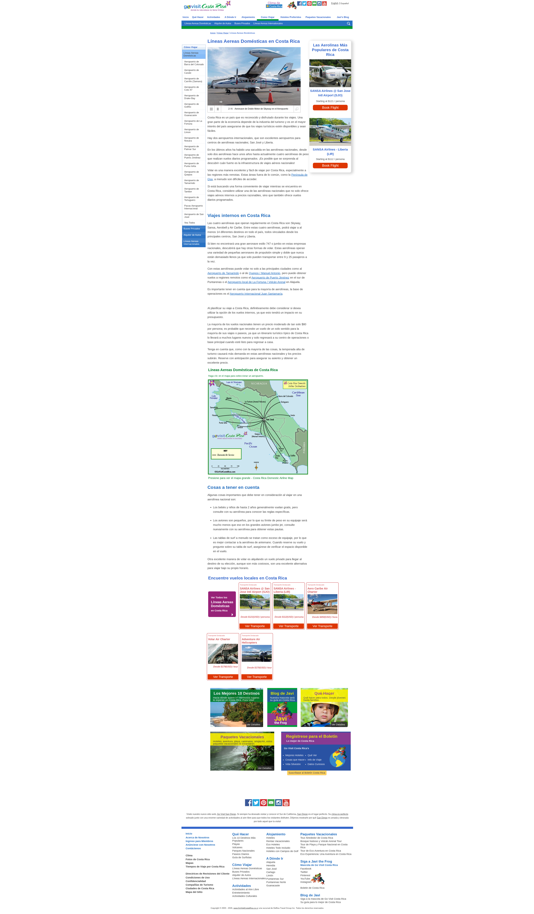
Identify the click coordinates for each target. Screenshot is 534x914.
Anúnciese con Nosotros (200, 844)
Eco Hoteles (273, 844)
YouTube (305, 878)
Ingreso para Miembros (199, 841)
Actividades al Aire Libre (245, 889)
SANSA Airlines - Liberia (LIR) (285, 590)
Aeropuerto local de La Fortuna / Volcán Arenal (256, 282)
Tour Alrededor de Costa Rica (316, 837)
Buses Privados (242, 23)
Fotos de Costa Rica (198, 859)
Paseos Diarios (240, 854)
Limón (269, 875)
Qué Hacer (198, 17)
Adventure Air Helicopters (251, 641)
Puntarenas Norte (276, 882)
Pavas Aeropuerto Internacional (193, 207)
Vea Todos (189, 222)
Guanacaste (273, 885)
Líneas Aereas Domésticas (198, 23)
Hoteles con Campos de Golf (282, 851)
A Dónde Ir (230, 17)
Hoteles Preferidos (290, 17)
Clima (189, 855)
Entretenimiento (241, 892)
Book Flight (330, 107)
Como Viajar (268, 17)
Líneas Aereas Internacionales (191, 242)
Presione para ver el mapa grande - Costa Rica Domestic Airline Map (250, 478)
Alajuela (270, 862)
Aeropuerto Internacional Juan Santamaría (256, 293)
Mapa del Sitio (194, 892)
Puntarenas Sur (275, 878)
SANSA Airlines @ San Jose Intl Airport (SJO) (255, 590)
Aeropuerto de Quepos (191, 173)
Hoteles (270, 837)
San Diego (302, 814)
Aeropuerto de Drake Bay (191, 97)
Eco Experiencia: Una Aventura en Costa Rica (325, 854)
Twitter (304, 872)
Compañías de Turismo (199, 884)
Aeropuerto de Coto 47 (191, 88)
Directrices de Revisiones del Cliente (207, 873)
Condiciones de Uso (198, 877)
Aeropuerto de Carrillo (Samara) (193, 80)
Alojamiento (248, 17)
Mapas (189, 863)
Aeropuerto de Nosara (191, 139)
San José (271, 868)
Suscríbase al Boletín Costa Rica (307, 772)
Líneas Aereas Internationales (268, 23)
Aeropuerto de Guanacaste (191, 114)
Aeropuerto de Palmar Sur (191, 148)
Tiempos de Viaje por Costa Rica (205, 866)
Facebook (305, 868)
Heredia (270, 865)
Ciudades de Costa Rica (200, 888)
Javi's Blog (343, 17)
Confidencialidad (196, 881)
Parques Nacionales (243, 850)
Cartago (270, 872)
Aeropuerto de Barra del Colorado (194, 63)
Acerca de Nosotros (197, 837)
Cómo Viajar (190, 47)
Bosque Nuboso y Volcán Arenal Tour (321, 841)
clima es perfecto (340, 814)
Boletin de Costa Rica (312, 887)
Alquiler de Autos (222, 23)
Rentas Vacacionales (278, 841)
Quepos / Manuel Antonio (264, 273)
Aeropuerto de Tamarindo (191, 181)
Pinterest (305, 875)
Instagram (306, 882)
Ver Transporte (255, 626)
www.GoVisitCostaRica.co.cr (245, 908)
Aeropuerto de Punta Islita (191, 164)
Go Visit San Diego (226, 814)
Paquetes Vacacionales (318, 17)
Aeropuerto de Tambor (191, 190)
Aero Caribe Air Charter (317, 590)
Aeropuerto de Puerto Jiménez (192, 156)
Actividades (213, 17)
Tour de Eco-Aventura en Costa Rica (320, 850)
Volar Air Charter (219, 639)
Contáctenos (193, 848)
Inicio (186, 17)
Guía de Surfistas (242, 857)
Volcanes (237, 847)
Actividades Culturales (244, 896)
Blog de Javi (310, 895)
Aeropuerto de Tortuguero (191, 198)
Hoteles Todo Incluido (278, 847)
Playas (236, 844)
